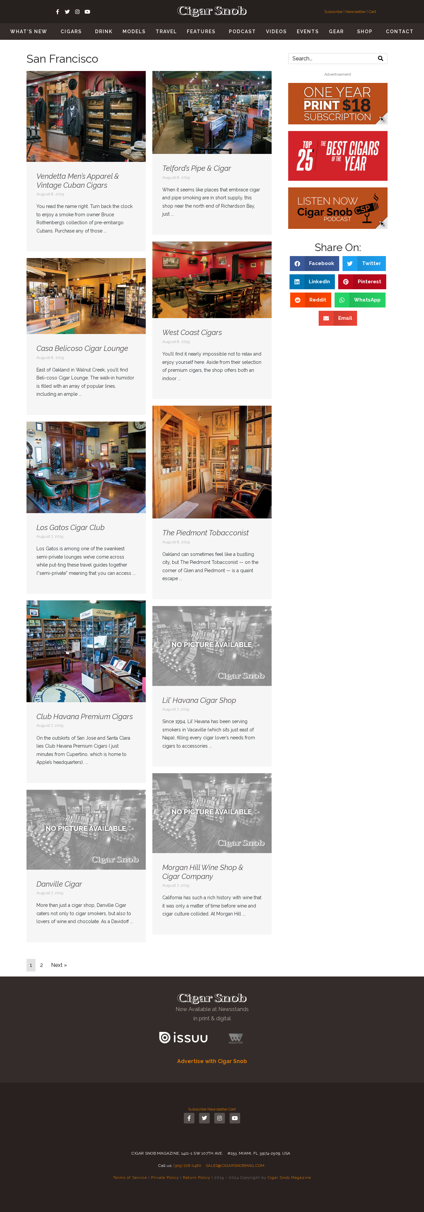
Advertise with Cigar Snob (212, 1061)
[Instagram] (77, 12)
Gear (336, 31)
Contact (400, 31)
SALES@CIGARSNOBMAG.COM (235, 1165)
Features (201, 31)
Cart (372, 11)
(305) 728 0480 (188, 1165)
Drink (104, 31)
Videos (276, 31)
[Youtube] (87, 12)
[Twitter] (67, 12)
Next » (59, 965)
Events (308, 31)
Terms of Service (130, 1177)
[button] (315, 263)
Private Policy (165, 1177)
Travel (166, 31)
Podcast (242, 31)
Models (134, 31)
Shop (365, 31)
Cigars (71, 31)
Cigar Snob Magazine (289, 1177)
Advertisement (337, 74)
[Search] (380, 58)
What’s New (28, 31)
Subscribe (334, 11)
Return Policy (196, 1177)
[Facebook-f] (57, 12)
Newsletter (355, 11)
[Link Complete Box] (86, 161)
